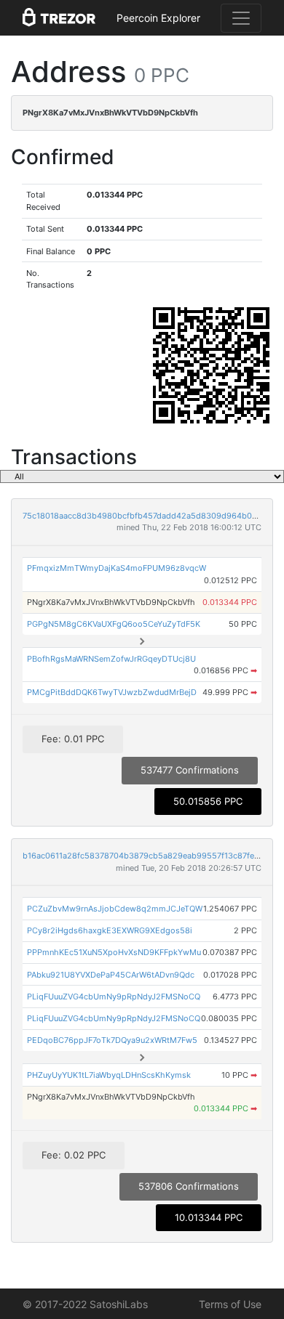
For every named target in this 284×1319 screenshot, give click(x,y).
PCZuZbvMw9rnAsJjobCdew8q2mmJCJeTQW (114, 909)
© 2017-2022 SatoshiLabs (85, 1304)
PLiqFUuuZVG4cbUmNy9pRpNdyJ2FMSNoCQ (113, 996)
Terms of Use (230, 1304)
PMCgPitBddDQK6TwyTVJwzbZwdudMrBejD (112, 692)
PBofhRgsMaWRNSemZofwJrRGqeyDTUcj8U (111, 659)
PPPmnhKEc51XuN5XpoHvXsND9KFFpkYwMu (114, 952)
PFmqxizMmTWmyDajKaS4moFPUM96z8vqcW (116, 568)
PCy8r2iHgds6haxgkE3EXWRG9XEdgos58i (109, 930)
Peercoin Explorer (158, 18)
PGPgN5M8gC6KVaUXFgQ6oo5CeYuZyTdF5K (113, 624)
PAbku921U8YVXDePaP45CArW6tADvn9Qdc (110, 975)
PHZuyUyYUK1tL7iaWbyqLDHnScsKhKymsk (109, 1075)
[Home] (59, 18)
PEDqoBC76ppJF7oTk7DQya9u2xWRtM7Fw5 (112, 1040)
